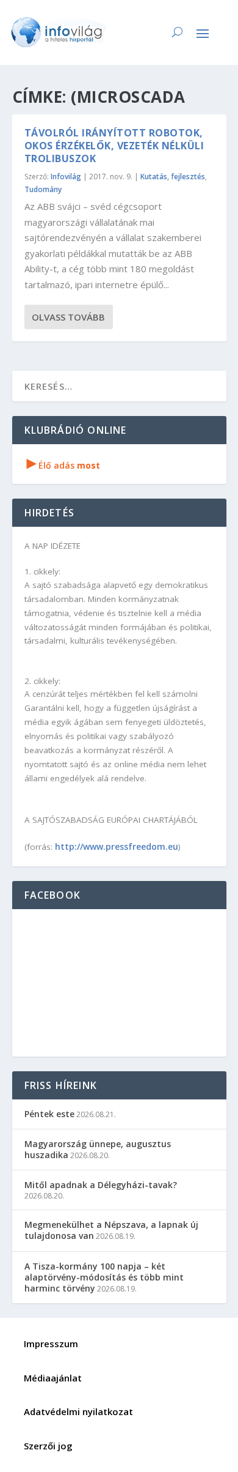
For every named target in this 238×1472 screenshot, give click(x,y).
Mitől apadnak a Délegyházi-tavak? (100, 1185)
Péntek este (49, 1114)
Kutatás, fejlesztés (172, 176)
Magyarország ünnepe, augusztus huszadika (97, 1149)
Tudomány (43, 189)
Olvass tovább (68, 317)
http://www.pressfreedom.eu (116, 846)
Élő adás (63, 465)
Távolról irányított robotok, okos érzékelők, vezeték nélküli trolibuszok (114, 145)
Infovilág (66, 176)
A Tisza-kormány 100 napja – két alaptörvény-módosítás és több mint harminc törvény (104, 1277)
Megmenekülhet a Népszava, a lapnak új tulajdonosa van (111, 1230)
